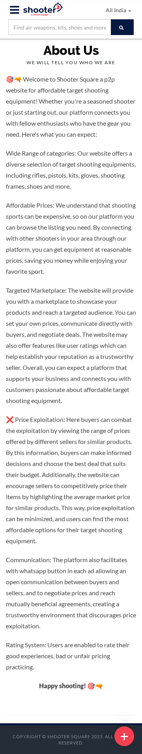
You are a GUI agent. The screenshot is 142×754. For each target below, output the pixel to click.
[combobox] (98, 11)
